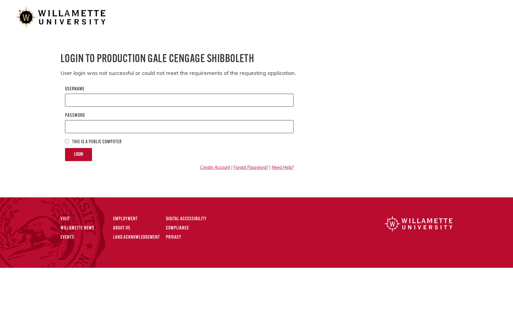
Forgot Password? (251, 168)
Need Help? (283, 168)
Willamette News (77, 228)
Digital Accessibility (186, 219)
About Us (121, 228)
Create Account (215, 168)
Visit (65, 219)
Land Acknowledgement (136, 237)
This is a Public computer (96, 142)
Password (75, 115)
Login (78, 154)
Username (75, 89)
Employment (125, 219)
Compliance (177, 228)
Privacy (173, 237)
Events (67, 237)
